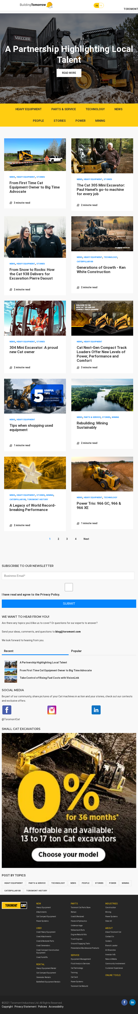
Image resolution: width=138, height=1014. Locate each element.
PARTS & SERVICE (63, 109)
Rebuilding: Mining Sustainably (92, 425)
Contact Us (109, 937)
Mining (108, 912)
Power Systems (42, 921)
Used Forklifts (42, 957)
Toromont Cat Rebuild (79, 986)
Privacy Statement (25, 1006)
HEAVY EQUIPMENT (28, 109)
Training (74, 973)
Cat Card (74, 977)
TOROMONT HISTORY (37, 499)
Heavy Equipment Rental (46, 968)
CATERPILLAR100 (85, 261)
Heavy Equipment (43, 907)
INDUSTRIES (111, 903)
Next (86, 538)
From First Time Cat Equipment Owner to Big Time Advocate (35, 187)
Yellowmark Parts (78, 930)
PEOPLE (38, 120)
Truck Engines (76, 939)
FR (101, 6)
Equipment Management (81, 959)
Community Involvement (115, 964)
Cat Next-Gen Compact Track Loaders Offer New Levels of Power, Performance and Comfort (102, 354)
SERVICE (75, 955)
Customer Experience (114, 968)
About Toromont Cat (113, 932)
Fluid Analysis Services (80, 964)
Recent (8, 651)
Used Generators (43, 946)
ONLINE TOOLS (112, 975)
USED (39, 928)
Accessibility (56, 1006)
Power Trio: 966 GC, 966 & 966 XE (99, 505)
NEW (38, 903)
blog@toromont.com (68, 631)
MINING (100, 120)
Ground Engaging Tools (80, 944)
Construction (110, 907)
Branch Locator (111, 946)
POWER (80, 120)
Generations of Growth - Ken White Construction (101, 269)
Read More (69, 72)
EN (97, 6)
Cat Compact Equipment (46, 917)
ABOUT (109, 928)
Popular (76, 651)
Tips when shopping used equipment (31, 427)
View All (108, 921)
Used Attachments (43, 937)
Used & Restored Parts (45, 941)
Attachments (41, 912)
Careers (108, 941)
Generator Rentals (43, 977)
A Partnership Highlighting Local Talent (43, 662)
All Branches (110, 950)
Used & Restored (77, 917)
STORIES (60, 120)
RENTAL (40, 964)
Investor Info (110, 955)
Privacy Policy (49, 594)
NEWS (118, 109)
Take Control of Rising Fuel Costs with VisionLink (49, 677)
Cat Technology (77, 968)
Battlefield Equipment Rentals (48, 982)
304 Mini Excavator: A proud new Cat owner (34, 349)
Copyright (7, 1006)
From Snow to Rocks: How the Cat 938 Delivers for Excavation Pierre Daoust (32, 273)
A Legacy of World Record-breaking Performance (33, 507)
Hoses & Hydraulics (79, 921)
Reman (73, 912)
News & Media (111, 959)
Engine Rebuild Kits (79, 935)
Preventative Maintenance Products (85, 948)
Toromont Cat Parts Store (80, 907)
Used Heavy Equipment (45, 932)
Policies (42, 1006)
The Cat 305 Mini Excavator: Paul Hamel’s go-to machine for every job (101, 189)
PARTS (74, 903)
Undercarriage (76, 926)
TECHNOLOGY (95, 109)
